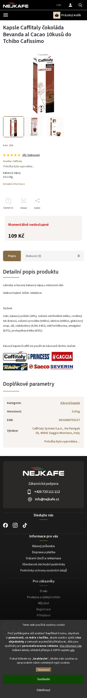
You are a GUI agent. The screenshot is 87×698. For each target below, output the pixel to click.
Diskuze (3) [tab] (33, 256)
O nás (43, 591)
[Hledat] (80, 5)
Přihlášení (43, 615)
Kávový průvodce (43, 546)
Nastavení (44, 669)
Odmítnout (43, 690)
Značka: (12, 161)
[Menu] (6, 15)
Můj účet (43, 603)
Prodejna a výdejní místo (43, 597)
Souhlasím (43, 679)
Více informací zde (71, 646)
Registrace (43, 609)
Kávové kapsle (70, 403)
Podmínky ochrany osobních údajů (43, 570)
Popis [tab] (12, 256)
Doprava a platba (43, 552)
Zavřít (71, 215)
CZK (58, 5)
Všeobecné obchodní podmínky (43, 564)
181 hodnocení (31, 155)
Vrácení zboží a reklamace (43, 558)
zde (72, 650)
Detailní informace (14, 184)
